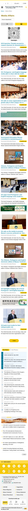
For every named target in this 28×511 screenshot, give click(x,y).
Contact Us (19, 489)
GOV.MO (5, 487)
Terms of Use (20, 494)
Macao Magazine (7, 489)
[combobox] (7, 20)
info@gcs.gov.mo (8, 481)
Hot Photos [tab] (14, 350)
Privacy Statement (21, 492)
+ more (24, 454)
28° (17, 3)
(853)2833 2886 (7, 482)
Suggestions (20, 487)
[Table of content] (2, 7)
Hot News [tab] (6, 350)
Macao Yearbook (7, 492)
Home (2, 11)
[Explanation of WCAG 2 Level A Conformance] (25, 508)
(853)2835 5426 (17, 482)
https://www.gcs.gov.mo (9, 479)
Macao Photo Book (8, 494)
